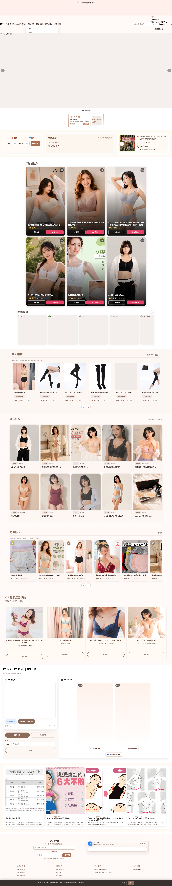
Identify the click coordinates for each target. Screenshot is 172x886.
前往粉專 (143, 843)
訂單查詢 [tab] (43, 735)
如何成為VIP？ (53, 145)
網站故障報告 (60, 869)
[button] (165, 633)
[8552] (93, 330)
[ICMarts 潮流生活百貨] (86, 8)
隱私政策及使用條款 (100, 869)
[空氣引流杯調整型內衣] (65, 625)
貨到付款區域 (21, 869)
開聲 (62, 170)
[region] (86, 473)
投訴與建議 (59, 875)
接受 (130, 883)
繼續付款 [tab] (17, 735)
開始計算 (35, 143)
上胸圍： (21, 143)
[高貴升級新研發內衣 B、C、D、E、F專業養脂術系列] (106, 625)
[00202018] (124, 330)
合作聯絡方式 (137, 869)
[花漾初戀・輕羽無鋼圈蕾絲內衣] (146, 625)
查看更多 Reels (115, 754)
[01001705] (63, 330)
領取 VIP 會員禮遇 (105, 138)
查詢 (30, 750)
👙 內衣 (14, 138)
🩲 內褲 (31, 138)
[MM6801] (32, 330)
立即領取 (86, 124)
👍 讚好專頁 (11, 721)
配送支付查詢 (21, 872)
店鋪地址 (58, 872)
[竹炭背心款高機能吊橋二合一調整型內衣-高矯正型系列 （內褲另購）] (24, 625)
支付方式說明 (21, 875)
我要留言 (25, 657)
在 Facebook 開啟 (95, 748)
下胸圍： (9, 143)
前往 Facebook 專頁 (27, 721)
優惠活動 (48, 24)
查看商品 (36, 232)
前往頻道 (8, 726)
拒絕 (123, 883)
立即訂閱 (66, 855)
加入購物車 (55, 232)
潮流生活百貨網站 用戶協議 (103, 872)
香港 (6, 740)
